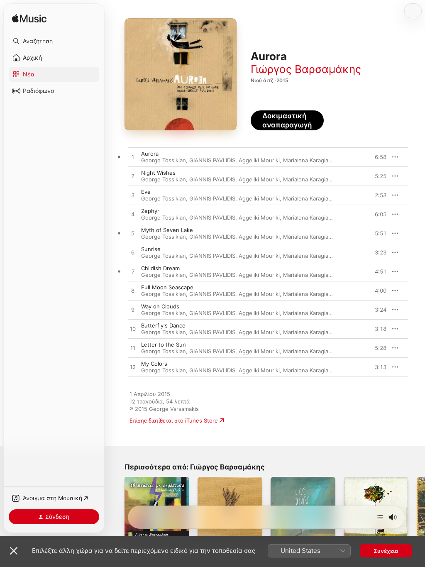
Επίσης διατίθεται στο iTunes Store (173, 420)
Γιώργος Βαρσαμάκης (306, 69)
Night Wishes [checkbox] (158, 172)
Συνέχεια (386, 550)
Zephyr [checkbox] (150, 211)
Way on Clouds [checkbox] (160, 306)
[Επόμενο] (380, 517)
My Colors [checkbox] (154, 363)
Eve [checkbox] (146, 191)
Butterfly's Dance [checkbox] (163, 325)
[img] (29, 19)
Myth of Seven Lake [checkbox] (167, 230)
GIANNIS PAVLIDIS (212, 160)
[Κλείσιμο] (13, 551)
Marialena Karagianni (309, 160)
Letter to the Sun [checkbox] (163, 344)
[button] (54, 41)
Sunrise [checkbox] (151, 249)
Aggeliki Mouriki (259, 160)
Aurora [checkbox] (150, 153)
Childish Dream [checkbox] (160, 268)
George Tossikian (163, 160)
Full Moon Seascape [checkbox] (167, 287)
